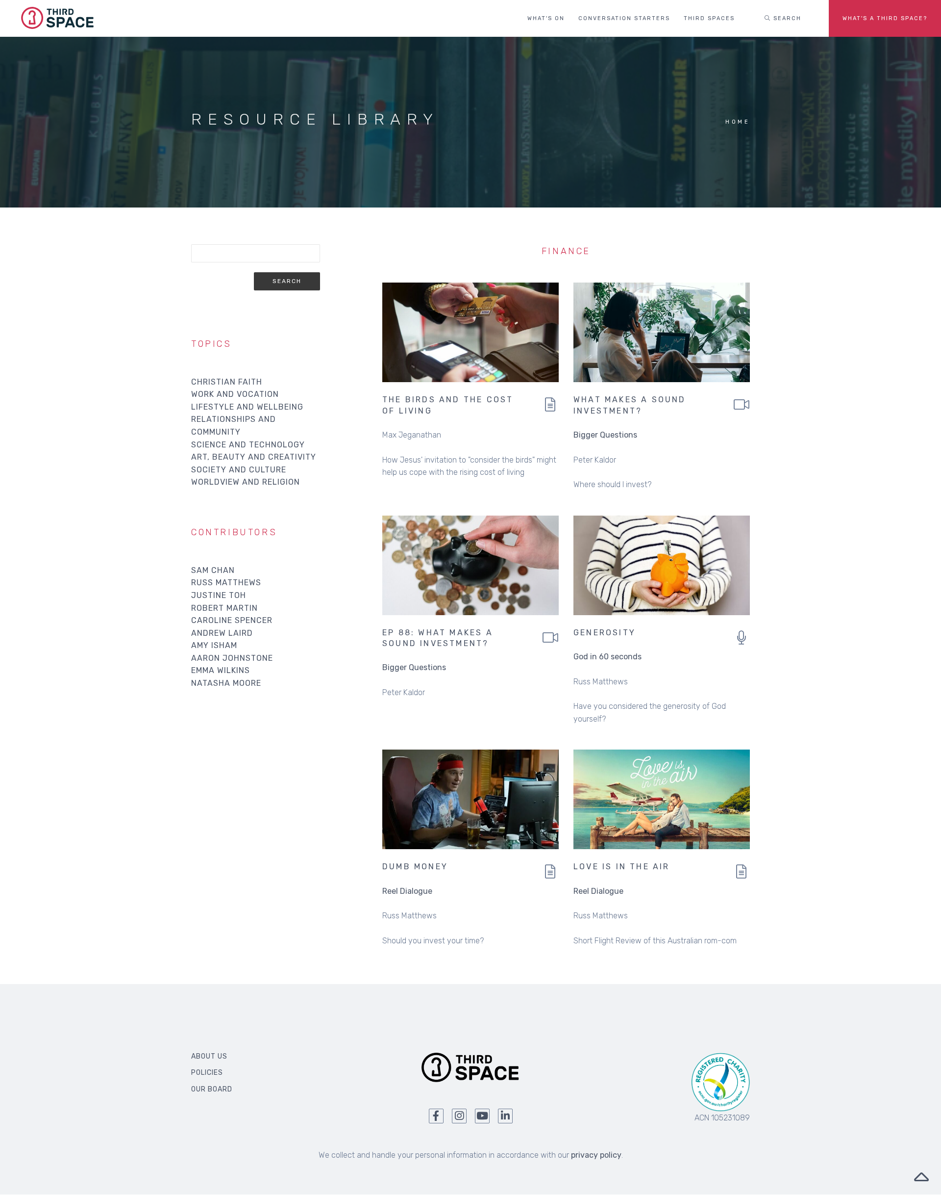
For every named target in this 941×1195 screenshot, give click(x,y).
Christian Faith (226, 382)
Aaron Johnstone (232, 658)
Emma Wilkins (220, 670)
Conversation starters (624, 18)
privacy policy (596, 1155)
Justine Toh (218, 595)
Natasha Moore (226, 683)
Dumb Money (415, 866)
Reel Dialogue (407, 891)
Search (786, 18)
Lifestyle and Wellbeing (247, 407)
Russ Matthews (226, 582)
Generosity (604, 632)
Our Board (211, 1089)
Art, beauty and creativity (253, 457)
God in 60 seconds (607, 656)
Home (737, 122)
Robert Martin (224, 608)
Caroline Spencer (231, 620)
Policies (207, 1072)
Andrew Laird (222, 633)
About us (209, 1056)
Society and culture (238, 469)
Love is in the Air (621, 866)
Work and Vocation (235, 394)
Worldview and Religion (245, 482)
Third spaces (709, 18)
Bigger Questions (605, 435)
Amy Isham (214, 645)
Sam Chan (213, 570)
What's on (546, 18)
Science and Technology (248, 444)
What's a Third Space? (884, 18)
